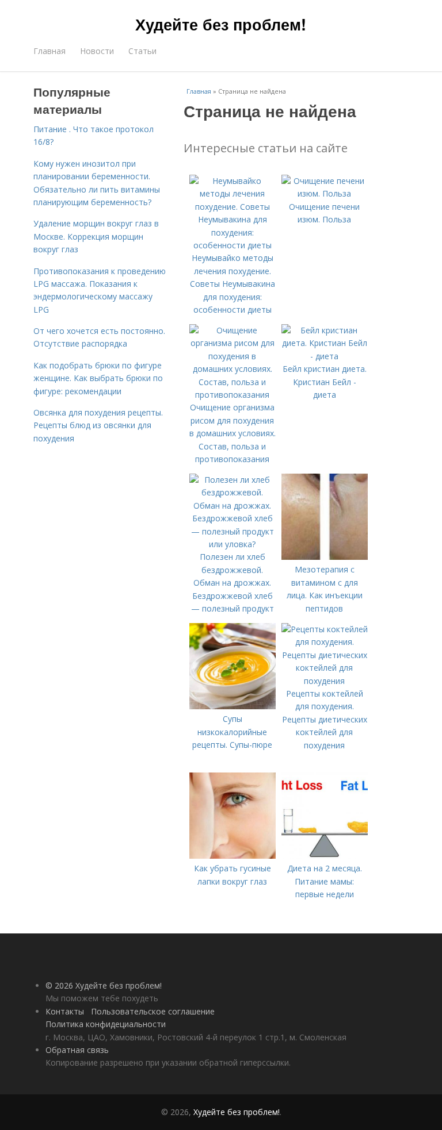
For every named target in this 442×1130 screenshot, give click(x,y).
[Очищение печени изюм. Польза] (324, 193)
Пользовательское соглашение (153, 1011)
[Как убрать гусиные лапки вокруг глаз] (232, 855)
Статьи (142, 50)
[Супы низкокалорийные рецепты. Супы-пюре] (232, 706)
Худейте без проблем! (220, 24)
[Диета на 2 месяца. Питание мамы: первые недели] (324, 855)
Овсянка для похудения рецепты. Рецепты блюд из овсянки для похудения (98, 425)
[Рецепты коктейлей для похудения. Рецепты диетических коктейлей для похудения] (324, 680)
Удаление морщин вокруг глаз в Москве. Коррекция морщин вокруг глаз (96, 236)
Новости (97, 50)
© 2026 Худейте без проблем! (103, 985)
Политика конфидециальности (105, 1023)
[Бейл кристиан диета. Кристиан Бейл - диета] (324, 356)
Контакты (64, 1011)
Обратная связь (77, 1049)
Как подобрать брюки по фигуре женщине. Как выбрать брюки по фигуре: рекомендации (98, 378)
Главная (49, 50)
